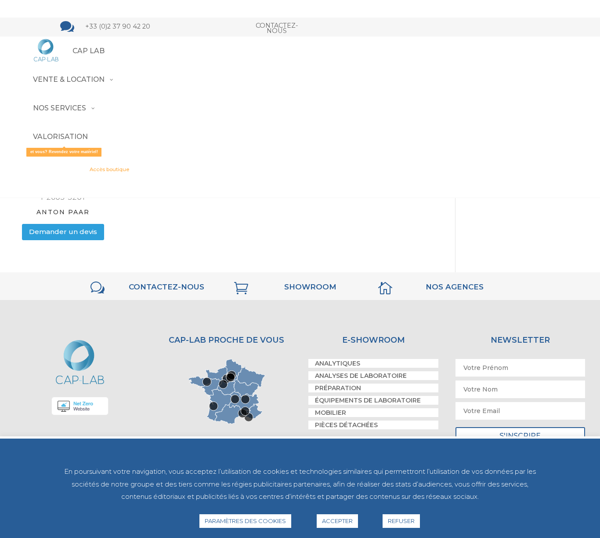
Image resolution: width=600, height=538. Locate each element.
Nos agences (455, 286)
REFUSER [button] (401, 520)
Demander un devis (63, 231)
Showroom (310, 286)
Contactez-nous (277, 28)
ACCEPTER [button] (337, 520)
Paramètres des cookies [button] (245, 520)
